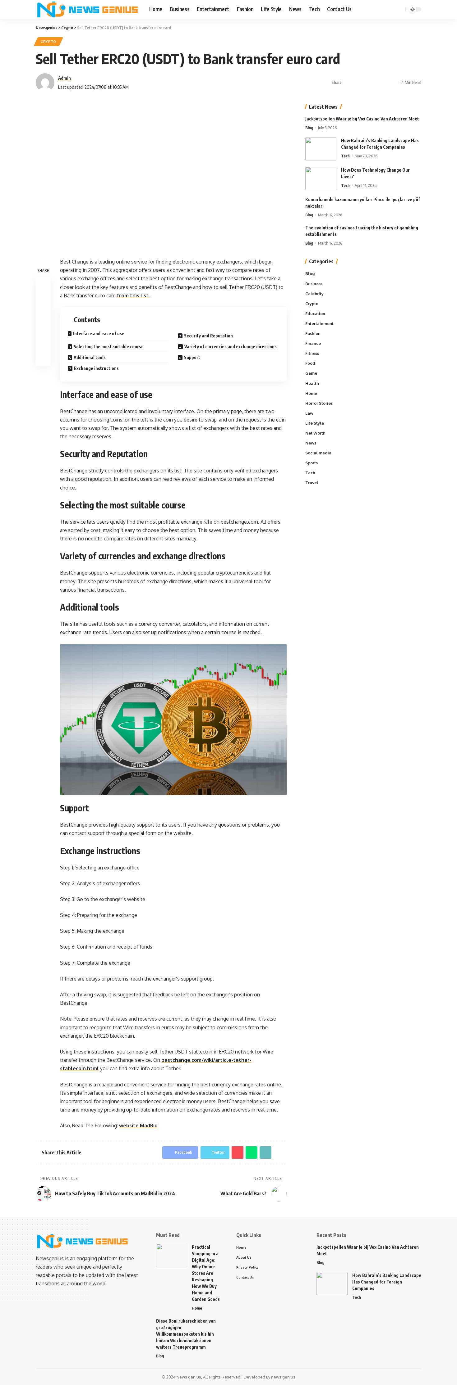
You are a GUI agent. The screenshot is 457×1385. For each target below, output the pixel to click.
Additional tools (90, 357)
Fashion (313, 333)
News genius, (189, 1376)
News (310, 442)
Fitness (312, 353)
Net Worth (315, 433)
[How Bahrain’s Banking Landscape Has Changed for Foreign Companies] (320, 148)
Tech (345, 155)
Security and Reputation (208, 335)
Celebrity (314, 293)
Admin (64, 78)
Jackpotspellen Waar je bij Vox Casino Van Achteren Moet (362, 118)
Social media (318, 452)
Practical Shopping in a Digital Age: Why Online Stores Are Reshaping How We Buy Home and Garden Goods (206, 1273)
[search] (399, 9)
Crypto (48, 41)
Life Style (314, 423)
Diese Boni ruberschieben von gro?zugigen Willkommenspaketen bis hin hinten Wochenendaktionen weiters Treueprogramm (186, 1334)
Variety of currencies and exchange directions (230, 346)
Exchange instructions (96, 368)
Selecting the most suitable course (109, 346)
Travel (311, 482)
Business (313, 283)
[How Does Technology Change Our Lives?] (320, 178)
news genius (283, 1376)
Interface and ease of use (98, 333)
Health (312, 383)
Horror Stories (319, 403)
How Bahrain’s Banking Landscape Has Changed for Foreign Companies (386, 1282)
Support (192, 357)
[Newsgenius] (87, 9)
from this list (133, 295)
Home (311, 392)
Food (310, 363)
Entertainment (319, 323)
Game (311, 373)
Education (315, 313)
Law (309, 413)
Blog (309, 127)
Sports (311, 462)
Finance (313, 343)
